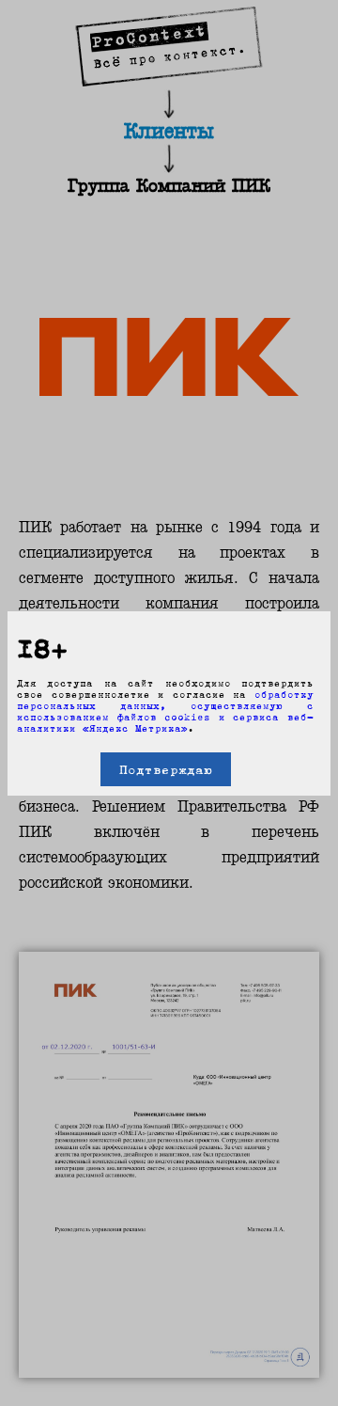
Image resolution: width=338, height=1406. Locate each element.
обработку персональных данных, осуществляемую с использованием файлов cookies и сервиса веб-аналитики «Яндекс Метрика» (165, 711)
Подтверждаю (165, 769)
